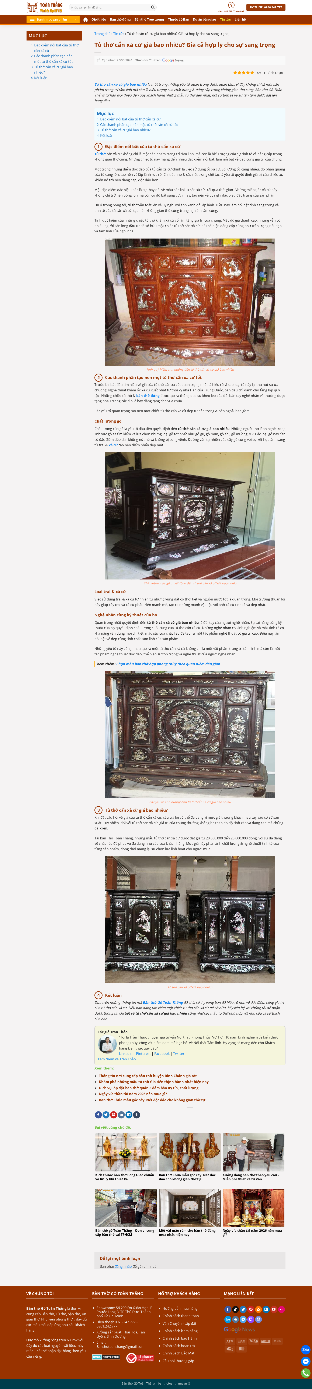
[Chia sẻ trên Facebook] (98, 1114)
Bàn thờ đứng (120, 19)
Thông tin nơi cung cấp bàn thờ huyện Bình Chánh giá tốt (148, 1076)
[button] (53, 19)
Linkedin (125, 1053)
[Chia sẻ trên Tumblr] (136, 1114)
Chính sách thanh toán (181, 1316)
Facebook (162, 1053)
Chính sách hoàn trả (179, 1345)
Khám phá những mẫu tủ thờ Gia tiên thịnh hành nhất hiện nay (154, 1081)
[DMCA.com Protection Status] (106, 1356)
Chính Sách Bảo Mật (178, 1353)
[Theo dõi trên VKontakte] (235, 1319)
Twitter (178, 1053)
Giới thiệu (98, 19)
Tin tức (225, 19)
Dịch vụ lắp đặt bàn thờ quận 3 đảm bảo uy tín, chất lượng (148, 1088)
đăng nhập (123, 1266)
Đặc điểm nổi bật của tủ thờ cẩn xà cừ (56, 48)
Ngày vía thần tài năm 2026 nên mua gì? (133, 1094)
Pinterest (144, 1053)
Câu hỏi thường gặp (178, 1360)
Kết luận (40, 77)
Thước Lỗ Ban (178, 19)
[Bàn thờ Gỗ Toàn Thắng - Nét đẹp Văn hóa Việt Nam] (45, 7)
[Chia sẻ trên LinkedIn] (128, 1114)
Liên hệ (240, 19)
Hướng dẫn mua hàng (180, 1308)
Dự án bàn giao (204, 19)
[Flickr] (281, 1309)
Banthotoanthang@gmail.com (121, 1346)
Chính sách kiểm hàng (180, 1331)
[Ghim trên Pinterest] (113, 1114)
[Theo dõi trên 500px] (227, 1319)
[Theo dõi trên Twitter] (243, 1309)
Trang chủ (102, 33)
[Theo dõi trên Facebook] (227, 1309)
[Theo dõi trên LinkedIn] (266, 1309)
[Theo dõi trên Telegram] (243, 1319)
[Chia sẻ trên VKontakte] (121, 1114)
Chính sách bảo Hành (180, 1338)
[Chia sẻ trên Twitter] (106, 1114)
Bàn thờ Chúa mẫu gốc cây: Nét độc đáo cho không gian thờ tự (152, 1100)
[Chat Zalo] (306, 1350)
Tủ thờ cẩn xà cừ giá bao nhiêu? (53, 70)
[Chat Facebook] (306, 1361)
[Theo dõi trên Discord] (258, 1319)
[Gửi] (152, 7)
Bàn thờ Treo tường (149, 19)
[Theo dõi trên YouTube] (273, 1309)
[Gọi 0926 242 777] (305, 1373)
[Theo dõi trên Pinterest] (250, 1309)
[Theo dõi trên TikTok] (235, 1309)
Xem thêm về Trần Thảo (117, 1059)
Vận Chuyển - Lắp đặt (179, 1323)
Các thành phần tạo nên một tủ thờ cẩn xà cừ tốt (53, 59)
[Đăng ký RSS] (258, 1309)
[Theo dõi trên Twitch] (250, 1319)
